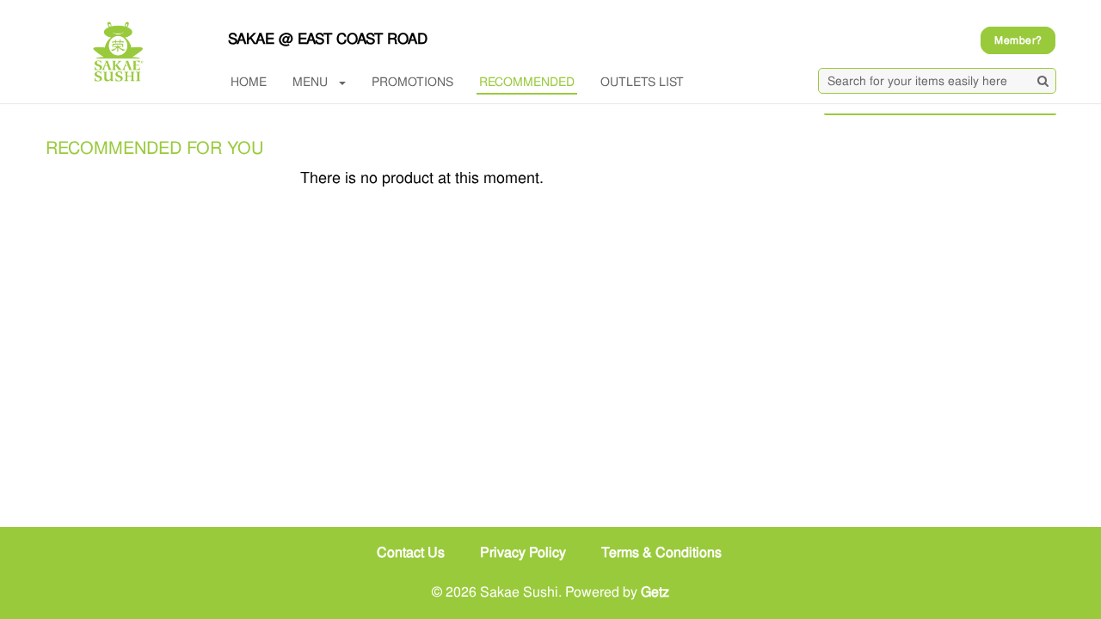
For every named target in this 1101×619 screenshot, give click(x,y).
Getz (655, 592)
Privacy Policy (523, 552)
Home (249, 81)
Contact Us (411, 552)
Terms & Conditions (661, 552)
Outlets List (642, 81)
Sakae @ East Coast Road (327, 38)
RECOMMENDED (527, 81)
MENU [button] (310, 81)
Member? (1018, 40)
